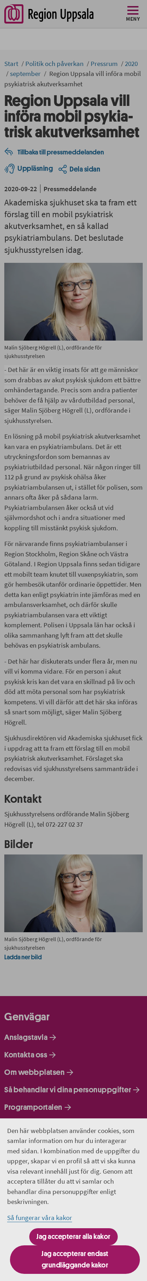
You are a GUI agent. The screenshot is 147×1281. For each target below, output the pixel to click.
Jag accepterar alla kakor (73, 1236)
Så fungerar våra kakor (39, 1217)
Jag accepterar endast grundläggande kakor (74, 1259)
